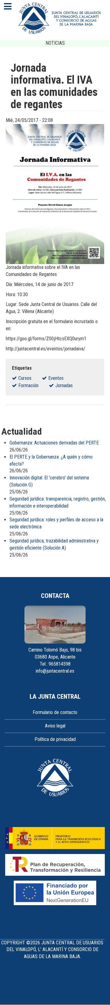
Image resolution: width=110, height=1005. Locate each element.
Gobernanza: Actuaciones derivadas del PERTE (54, 443)
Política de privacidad (55, 739)
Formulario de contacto (55, 712)
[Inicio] (59, 18)
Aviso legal (55, 726)
